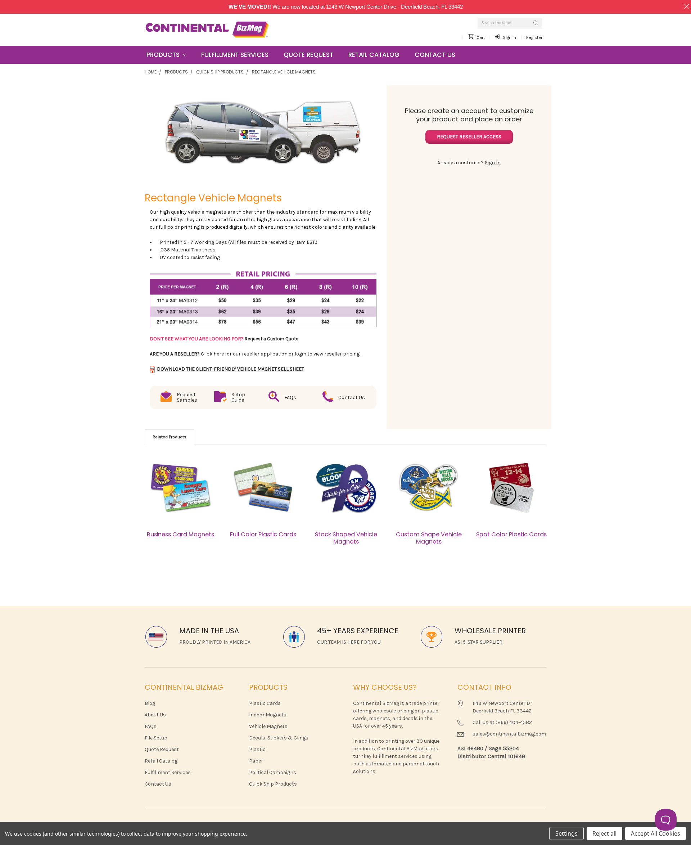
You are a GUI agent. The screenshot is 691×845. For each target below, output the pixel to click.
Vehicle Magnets (268, 726)
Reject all (604, 833)
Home (151, 72)
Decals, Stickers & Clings (278, 738)
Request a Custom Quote (271, 338)
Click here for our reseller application (244, 354)
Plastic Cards (265, 703)
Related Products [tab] (169, 436)
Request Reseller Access (469, 137)
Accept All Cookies (655, 833)
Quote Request (308, 54)
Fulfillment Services (234, 54)
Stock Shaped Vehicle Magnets (346, 538)
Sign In (493, 163)
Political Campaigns (272, 772)
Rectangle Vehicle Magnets (284, 72)
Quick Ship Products (220, 72)
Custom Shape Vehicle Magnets (429, 538)
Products (163, 54)
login (300, 354)
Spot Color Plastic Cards (511, 534)
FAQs (151, 726)
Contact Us (435, 54)
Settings (566, 833)
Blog (150, 703)
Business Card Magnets (180, 534)
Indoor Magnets (267, 715)
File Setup (156, 738)
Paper (256, 761)
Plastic (257, 749)
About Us (155, 715)
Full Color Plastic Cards (263, 534)
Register (534, 37)
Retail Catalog (373, 54)
